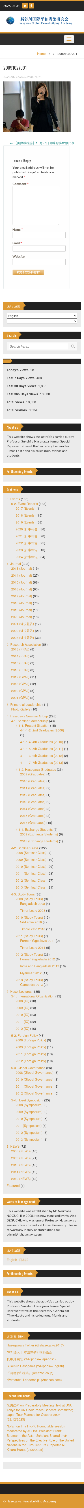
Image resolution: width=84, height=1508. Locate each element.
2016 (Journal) (21, 589)
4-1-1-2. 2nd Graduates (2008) (42, 730)
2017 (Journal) (21, 596)
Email (17, 243)
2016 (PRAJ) (20, 670)
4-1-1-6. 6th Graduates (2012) (41, 755)
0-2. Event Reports (24, 503)
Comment (21, 184)
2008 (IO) (22, 1001)
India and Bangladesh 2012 (39, 966)
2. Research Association (24, 644)
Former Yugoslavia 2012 (37, 959)
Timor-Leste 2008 (32, 910)
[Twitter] (25, 5)
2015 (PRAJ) (20, 663)
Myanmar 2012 (31, 973)
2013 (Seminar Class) (31, 887)
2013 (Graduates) (32, 802)
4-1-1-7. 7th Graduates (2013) (41, 762)
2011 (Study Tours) (29, 936)
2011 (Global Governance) (35, 1086)
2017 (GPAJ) (20, 677)
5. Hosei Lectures (19, 991)
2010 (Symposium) (29, 1118)
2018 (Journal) (21, 603)
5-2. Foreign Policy (24, 1035)
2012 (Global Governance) (35, 1093)
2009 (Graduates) (32, 774)
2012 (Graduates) (32, 795)
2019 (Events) (26, 522)
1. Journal (14, 563)
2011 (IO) (22, 1021)
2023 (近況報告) (22, 637)
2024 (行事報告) (27, 557)
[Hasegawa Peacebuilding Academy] (40, 21)
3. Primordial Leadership (24, 704)
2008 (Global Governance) (35, 1072)
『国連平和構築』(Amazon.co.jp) (30, 1373)
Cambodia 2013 (31, 984)
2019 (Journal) (21, 610)
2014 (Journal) (21, 575)
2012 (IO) (22, 1028)
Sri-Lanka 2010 (31, 922)
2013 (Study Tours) (29, 980)
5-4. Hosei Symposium (27, 1100)
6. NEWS (13, 1146)
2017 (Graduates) (32, 822)
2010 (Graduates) (32, 781)
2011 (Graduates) (32, 788)
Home (41, 53)
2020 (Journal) (21, 617)
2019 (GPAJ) (20, 690)
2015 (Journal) (21, 582)
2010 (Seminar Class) (31, 866)
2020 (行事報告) (27, 529)
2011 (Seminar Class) (31, 873)
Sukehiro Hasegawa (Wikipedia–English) (35, 1366)
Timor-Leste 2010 (32, 929)
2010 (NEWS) (21, 1165)
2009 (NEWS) (21, 1158)
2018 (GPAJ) (20, 683)
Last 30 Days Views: (22, 386)
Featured (13, 1185)
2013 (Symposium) (29, 1139)
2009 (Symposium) (29, 1111)
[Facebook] (31, 5)
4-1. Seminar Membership (29, 721)
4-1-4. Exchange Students (34, 829)
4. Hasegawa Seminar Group (27, 716)
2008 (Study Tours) (29, 899)
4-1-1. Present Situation (32, 725)
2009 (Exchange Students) (39, 834)
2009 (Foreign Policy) (31, 1047)
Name (18, 229)
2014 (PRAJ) (20, 656)
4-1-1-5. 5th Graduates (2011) (41, 748)
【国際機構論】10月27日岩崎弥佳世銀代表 (42, 143)
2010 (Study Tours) (29, 917)
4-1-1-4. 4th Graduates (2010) (41, 741)
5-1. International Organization (32, 996)
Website (19, 256)
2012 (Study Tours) (29, 954)
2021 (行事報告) (27, 536)
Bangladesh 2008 (32, 903)
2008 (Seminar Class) (31, 852)
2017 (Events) (26, 508)
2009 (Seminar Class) (31, 859)
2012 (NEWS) (21, 1178)
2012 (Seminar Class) (31, 880)
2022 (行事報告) (27, 543)
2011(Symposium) (29, 1125)
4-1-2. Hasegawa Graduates (36, 769)
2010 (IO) (22, 1014)
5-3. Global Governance (28, 1068)
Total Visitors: (18, 410)
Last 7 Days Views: (22, 378)
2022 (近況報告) (22, 630)
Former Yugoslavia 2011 (37, 940)
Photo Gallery (20, 709)
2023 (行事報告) (27, 550)
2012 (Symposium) (29, 1132)
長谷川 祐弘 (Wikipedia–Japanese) (31, 1359)
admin (19, 77)
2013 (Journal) (21, 568)
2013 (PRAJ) (20, 649)
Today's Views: (18, 370)
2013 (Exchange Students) (39, 841)
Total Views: (16, 402)
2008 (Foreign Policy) (31, 1040)
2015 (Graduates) (32, 815)
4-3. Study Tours (23, 894)
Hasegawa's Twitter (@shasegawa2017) (35, 1345)
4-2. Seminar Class (24, 848)
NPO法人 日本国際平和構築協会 (29, 1352)
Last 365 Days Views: (23, 394)
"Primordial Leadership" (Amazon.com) (34, 1379)
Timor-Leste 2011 (32, 947)
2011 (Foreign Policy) (31, 1054)
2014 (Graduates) (32, 808)
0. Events (13, 499)
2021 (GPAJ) (20, 697)
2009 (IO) (22, 1007)
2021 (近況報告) (22, 623)
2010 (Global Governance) (35, 1079)
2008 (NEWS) (21, 1151)
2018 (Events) (26, 515)
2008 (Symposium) (29, 1105)
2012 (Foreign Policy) (31, 1061)
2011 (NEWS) (21, 1171)
